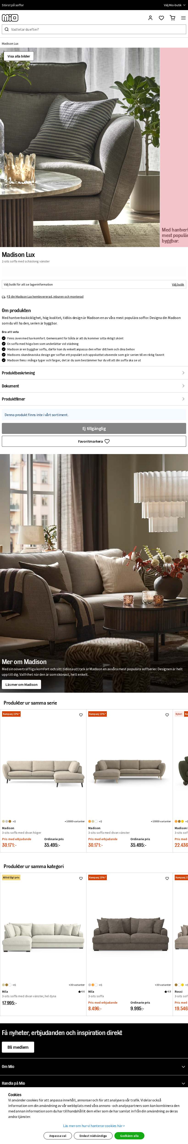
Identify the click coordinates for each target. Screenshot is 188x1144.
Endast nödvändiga (93, 1136)
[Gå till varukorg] (172, 17)
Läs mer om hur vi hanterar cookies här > (94, 1125)
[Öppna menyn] (183, 17)
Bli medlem (18, 1047)
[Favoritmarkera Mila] (81, 878)
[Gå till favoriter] (161, 17)
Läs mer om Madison (21, 684)
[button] (80, 147)
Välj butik (178, 284)
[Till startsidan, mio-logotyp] (10, 18)
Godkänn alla (129, 1136)
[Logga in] (150, 17)
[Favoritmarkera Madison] (81, 715)
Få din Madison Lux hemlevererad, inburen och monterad (45, 296)
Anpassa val (57, 1136)
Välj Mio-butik (173, 5)
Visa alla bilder (19, 56)
